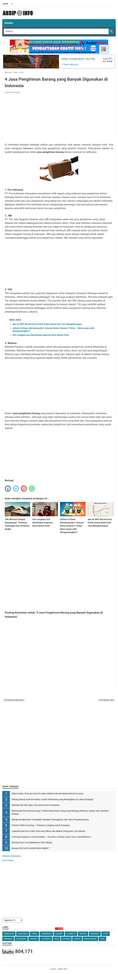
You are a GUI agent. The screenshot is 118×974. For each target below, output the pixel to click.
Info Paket (7, 860)
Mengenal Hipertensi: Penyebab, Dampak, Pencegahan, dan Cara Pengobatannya (50, 819)
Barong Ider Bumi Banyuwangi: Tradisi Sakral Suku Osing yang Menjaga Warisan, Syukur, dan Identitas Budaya (60, 812)
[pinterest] (24, 488)
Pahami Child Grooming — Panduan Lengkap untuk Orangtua (41, 825)
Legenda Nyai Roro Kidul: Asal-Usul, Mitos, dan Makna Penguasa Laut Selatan (48, 831)
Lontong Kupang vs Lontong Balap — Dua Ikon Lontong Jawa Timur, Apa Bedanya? (51, 837)
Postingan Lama (106, 700)
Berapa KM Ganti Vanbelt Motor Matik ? (30, 848)
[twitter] (16, 488)
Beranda (9, 23)
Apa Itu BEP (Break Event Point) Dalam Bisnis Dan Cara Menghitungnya (47, 324)
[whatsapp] (32, 488)
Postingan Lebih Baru (14, 700)
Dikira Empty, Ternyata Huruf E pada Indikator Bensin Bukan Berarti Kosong (47, 793)
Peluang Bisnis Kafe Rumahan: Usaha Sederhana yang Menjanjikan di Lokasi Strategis (52, 799)
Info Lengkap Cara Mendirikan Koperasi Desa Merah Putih (41, 335)
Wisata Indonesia (11, 856)
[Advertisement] (59, 118)
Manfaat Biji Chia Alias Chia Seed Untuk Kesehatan (36, 805)
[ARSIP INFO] (17, 13)
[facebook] (8, 488)
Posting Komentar (12, 92)
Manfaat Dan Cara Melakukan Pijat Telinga (32, 842)
